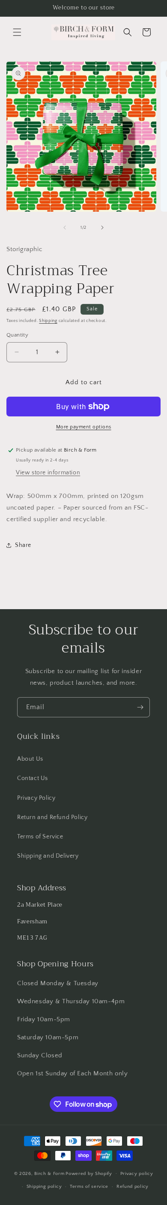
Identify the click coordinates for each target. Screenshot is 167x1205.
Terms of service (89, 1186)
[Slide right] (102, 227)
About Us (30, 759)
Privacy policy (136, 1173)
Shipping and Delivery (48, 856)
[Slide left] (64, 227)
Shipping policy (44, 1186)
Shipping (48, 321)
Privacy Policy (36, 798)
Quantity (17, 335)
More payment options (83, 427)
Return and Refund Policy (52, 817)
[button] (17, 32)
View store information (48, 472)
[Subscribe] (140, 707)
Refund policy (132, 1186)
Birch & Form (49, 1173)
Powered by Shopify (89, 1173)
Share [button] (23, 545)
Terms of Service (40, 836)
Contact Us (32, 778)
